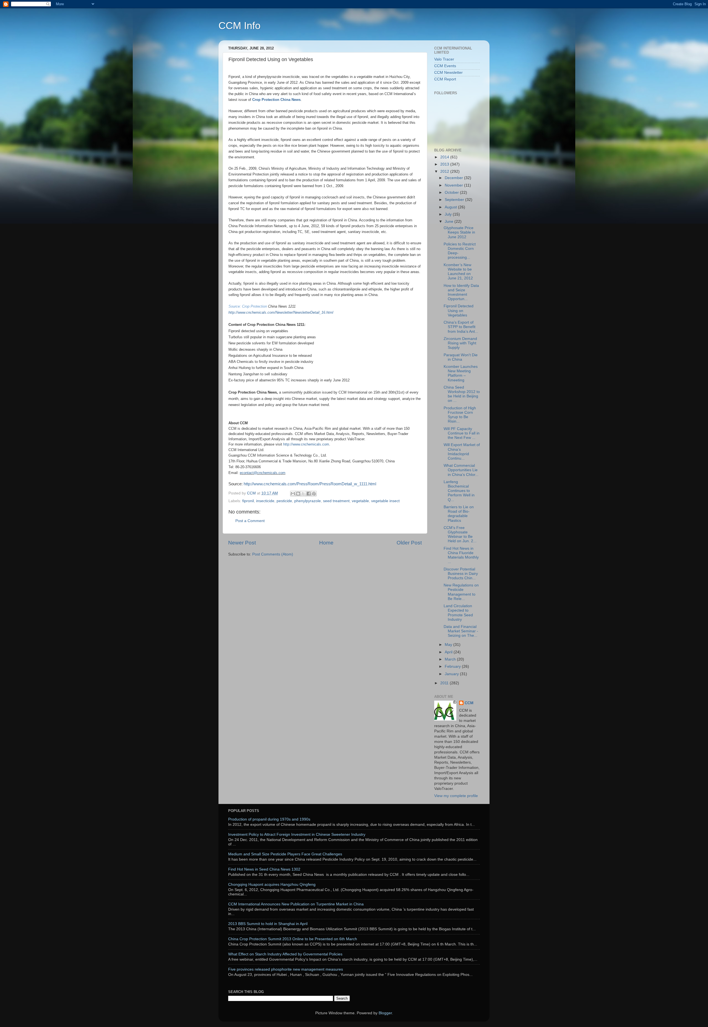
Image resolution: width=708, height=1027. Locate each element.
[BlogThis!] (298, 493)
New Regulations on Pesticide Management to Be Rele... (461, 592)
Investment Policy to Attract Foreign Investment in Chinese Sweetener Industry (296, 834)
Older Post (409, 543)
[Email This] (293, 493)
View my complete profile (456, 796)
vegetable (360, 501)
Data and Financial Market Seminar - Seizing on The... (461, 631)
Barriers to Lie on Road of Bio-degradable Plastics (459, 514)
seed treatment (336, 501)
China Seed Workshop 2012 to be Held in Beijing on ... (462, 394)
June (449, 221)
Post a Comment (250, 521)
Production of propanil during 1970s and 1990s (269, 819)
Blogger (385, 1013)
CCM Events (445, 66)
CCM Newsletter (448, 72)
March (451, 659)
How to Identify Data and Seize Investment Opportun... (461, 292)
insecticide (265, 501)
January (452, 674)
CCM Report (445, 79)
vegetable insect (385, 501)
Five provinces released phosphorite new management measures (285, 969)
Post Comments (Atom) (272, 554)
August (451, 207)
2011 (445, 683)
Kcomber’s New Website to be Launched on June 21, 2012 (458, 272)
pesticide (284, 501)
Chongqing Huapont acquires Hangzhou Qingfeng (272, 884)
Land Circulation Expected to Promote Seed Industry (458, 613)
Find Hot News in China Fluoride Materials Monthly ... (461, 555)
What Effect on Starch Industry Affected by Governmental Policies (285, 954)
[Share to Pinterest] (314, 493)
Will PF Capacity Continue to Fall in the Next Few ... (462, 433)
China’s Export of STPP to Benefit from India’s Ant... (461, 326)
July (449, 214)
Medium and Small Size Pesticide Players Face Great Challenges (285, 854)
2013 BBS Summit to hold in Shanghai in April (268, 924)
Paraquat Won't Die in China (461, 357)
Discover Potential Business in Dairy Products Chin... (461, 573)
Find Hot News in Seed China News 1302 (264, 869)
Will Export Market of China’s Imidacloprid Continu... (462, 451)
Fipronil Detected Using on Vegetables (458, 310)
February (453, 666)
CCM (469, 703)
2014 (445, 157)
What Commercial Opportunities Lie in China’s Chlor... (461, 469)
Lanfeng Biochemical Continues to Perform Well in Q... (459, 491)
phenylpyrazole (307, 501)
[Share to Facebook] (308, 493)
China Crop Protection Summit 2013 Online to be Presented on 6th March (292, 939)
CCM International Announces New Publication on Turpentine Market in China (296, 904)
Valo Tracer (444, 59)
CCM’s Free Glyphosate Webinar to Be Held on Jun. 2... (460, 534)
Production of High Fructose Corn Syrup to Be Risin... (460, 415)
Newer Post (242, 543)
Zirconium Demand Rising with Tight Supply (460, 343)
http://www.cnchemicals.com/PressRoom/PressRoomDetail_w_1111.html (310, 484)
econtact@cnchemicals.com (262, 473)
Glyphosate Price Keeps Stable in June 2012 (459, 232)
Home (326, 543)
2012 (445, 171)
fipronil (248, 501)
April (449, 652)
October (452, 192)
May (449, 645)
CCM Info (239, 25)
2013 (445, 164)
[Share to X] (303, 493)
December (454, 178)
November (454, 185)
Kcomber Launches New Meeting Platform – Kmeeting (461, 373)
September (455, 200)
